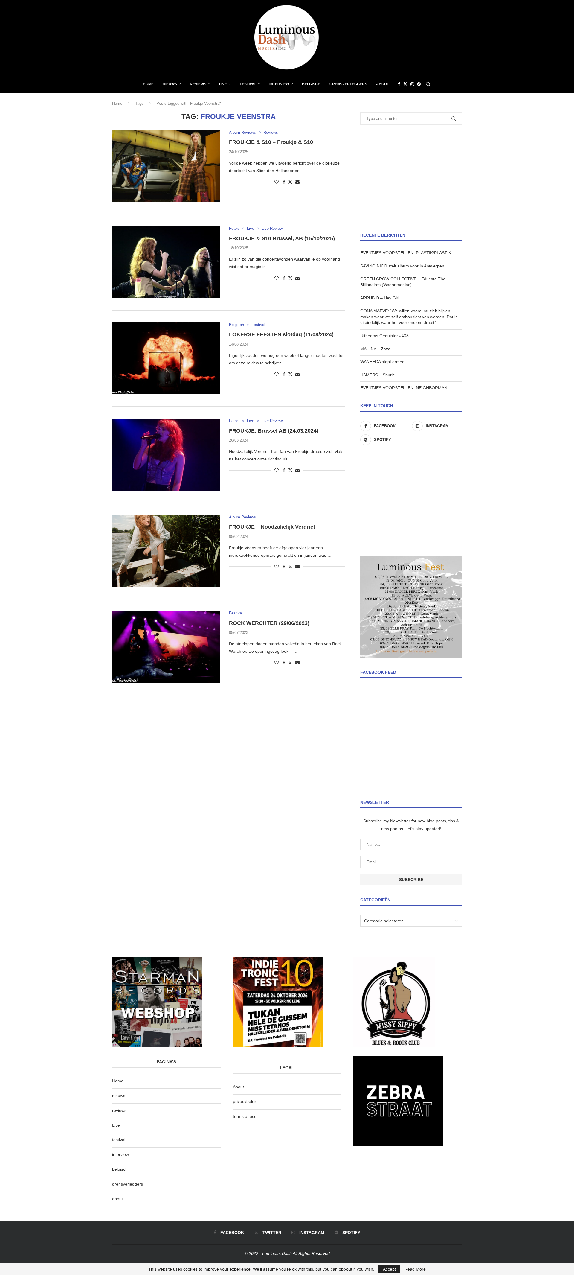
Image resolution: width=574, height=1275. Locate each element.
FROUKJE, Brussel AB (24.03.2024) (273, 431)
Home (148, 84)
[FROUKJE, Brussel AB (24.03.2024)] (166, 454)
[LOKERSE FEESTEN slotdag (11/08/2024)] (166, 358)
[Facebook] (399, 84)
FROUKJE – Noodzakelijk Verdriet (272, 527)
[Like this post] (276, 181)
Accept (389, 1269)
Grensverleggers (348, 84)
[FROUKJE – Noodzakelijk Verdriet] (166, 551)
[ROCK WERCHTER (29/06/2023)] (166, 647)
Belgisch (311, 84)
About (382, 84)
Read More (415, 1269)
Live (223, 84)
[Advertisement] (411, 178)
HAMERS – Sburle (377, 374)
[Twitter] (405, 84)
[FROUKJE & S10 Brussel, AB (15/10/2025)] (166, 262)
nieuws (170, 84)
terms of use (245, 1116)
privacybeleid (245, 1101)
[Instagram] (412, 84)
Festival (248, 84)
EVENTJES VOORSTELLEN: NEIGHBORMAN (403, 387)
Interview (279, 84)
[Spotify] (419, 84)
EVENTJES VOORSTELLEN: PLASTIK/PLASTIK (405, 252)
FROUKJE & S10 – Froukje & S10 (271, 142)
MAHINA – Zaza (375, 348)
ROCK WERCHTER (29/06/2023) (269, 623)
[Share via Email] (297, 181)
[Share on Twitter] (290, 181)
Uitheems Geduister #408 (384, 335)
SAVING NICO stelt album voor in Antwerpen (402, 266)
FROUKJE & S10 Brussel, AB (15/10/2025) (282, 238)
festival (118, 1139)
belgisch (120, 1169)
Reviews (198, 84)
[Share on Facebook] (284, 181)
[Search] (428, 84)
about (117, 1198)
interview (120, 1154)
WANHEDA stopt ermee (382, 361)
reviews (119, 1110)
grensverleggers (127, 1184)
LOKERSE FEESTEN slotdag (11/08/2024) (281, 334)
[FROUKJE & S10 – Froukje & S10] (166, 166)
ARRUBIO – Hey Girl (379, 298)
